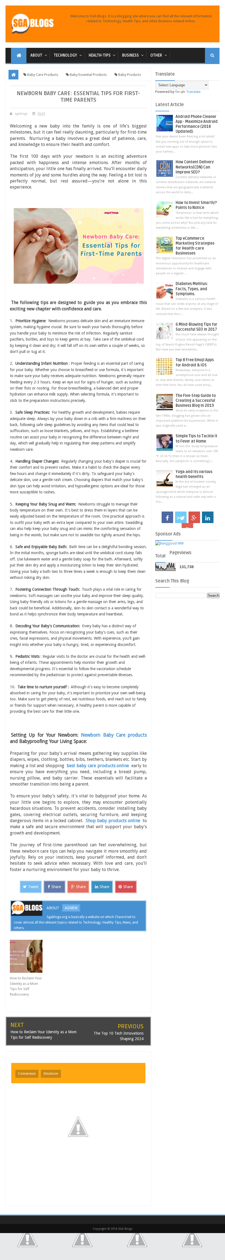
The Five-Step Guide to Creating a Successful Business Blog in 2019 (196, 400)
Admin (71, 908)
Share (56, 887)
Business (130, 55)
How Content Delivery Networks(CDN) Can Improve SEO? (195, 167)
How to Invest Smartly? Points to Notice (196, 205)
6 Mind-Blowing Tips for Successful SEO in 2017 (196, 327)
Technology (65, 55)
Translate (193, 92)
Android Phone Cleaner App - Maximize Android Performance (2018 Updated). (197, 124)
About (36, 55)
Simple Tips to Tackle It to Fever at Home (196, 438)
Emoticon (51, 1074)
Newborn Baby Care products (114, 735)
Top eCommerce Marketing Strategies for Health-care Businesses (195, 246)
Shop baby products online (113, 820)
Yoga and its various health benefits (194, 474)
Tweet (33, 887)
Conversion (27, 1074)
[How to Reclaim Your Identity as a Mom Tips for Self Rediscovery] (27, 956)
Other (156, 55)
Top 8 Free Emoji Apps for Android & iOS (195, 362)
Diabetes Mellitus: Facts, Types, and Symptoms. (192, 288)
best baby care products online (98, 765)
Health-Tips (100, 55)
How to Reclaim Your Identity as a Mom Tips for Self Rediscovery (26, 986)
